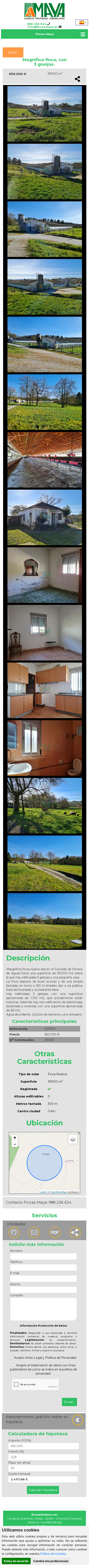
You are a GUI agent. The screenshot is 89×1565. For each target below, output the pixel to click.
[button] (75, 1232)
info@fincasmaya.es (43, 26)
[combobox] (82, 22)
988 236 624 (36, 24)
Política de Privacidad (60, 1358)
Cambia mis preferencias (51, 1561)
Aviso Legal (33, 1358)
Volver (13, 52)
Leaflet (42, 1192)
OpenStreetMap (58, 1192)
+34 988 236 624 (51, 1522)
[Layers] (72, 1139)
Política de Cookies (53, 1553)
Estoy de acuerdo (16, 1561)
